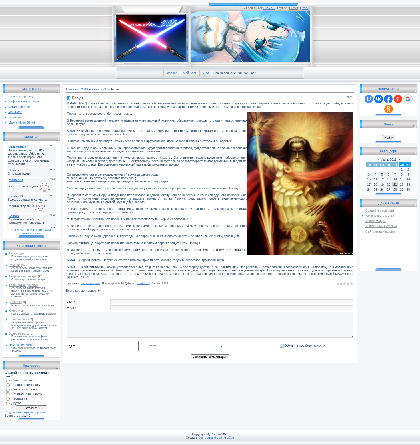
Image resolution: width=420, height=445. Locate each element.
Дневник (15, 302)
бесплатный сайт (211, 437)
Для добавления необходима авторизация (32, 231)
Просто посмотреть (25, 384)
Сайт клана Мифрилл (380, 231)
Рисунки (15, 253)
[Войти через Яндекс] (398, 99)
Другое (16, 403)
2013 (84, 89)
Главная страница (21, 96)
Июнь (95, 89)
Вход (205, 72)
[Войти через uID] (369, 99)
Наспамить (19, 398)
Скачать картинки (24, 389)
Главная (171, 72)
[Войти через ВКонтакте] (378, 99)
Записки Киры (19, 319)
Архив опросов (35, 412)
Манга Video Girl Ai (21, 122)
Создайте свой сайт (379, 210)
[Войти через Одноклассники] (388, 109)
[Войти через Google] (408, 99)
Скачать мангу (22, 380)
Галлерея (15, 117)
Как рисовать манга (379, 215)
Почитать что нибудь (26, 394)
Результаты (13, 412)
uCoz (230, 437)
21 (104, 89)
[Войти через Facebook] (388, 99)
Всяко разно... (19, 333)
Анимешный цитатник (381, 226)
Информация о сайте (23, 101)
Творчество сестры (23, 276)
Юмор (13, 310)
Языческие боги (20, 345)
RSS (305, 8)
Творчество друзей (23, 285)
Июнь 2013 (389, 159)
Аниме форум (375, 221)
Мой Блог (189, 72)
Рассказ (14, 265)
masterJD (143, 283)
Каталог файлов (19, 106)
